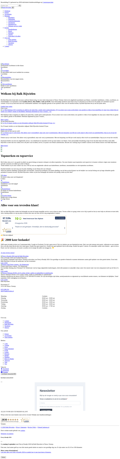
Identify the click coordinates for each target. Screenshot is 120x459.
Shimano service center (15, 26)
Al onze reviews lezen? (8, 253)
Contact (6, 46)
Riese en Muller (9, 359)
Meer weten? (4, 119)
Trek (5, 362)
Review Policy (32, 427)
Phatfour (7, 357)
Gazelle (6, 345)
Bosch (10, 31)
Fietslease (7, 11)
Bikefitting (11, 17)
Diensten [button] (7, 16)
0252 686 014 (5, 289)
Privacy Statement (21, 427)
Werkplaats (11, 19)
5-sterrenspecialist (48, 2)
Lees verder (4, 263)
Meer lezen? (4, 145)
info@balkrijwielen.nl (7, 291)
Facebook (6, 369)
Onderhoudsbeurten (14, 21)
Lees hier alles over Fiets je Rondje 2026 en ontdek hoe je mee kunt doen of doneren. (26, 452)
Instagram (6, 370)
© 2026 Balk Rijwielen (8, 427)
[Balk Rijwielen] (6, 7)
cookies (22, 430)
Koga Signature (9, 349)
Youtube (5, 372)
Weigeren (3, 433)
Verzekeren (11, 22)
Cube (6, 343)
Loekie (6, 352)
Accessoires (8, 14)
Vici (5, 364)
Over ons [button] (7, 38)
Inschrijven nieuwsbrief (8, 374)
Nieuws (10, 44)
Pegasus (6, 354)
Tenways (7, 360)
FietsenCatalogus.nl (43, 427)
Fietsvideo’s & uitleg (14, 36)
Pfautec (6, 355)
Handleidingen (12, 29)
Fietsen (6, 12)
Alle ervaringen (60, 218)
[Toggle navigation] (13, 8)
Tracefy (10, 34)
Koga (6, 347)
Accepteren (10, 433)
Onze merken (12, 39)
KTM (6, 350)
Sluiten (3, 457)
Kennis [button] (6, 28)
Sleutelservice (12, 24)
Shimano (11, 33)
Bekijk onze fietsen (6, 129)
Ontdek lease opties (6, 106)
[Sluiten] (1, 441)
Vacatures (11, 43)
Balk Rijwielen (12, 41)
